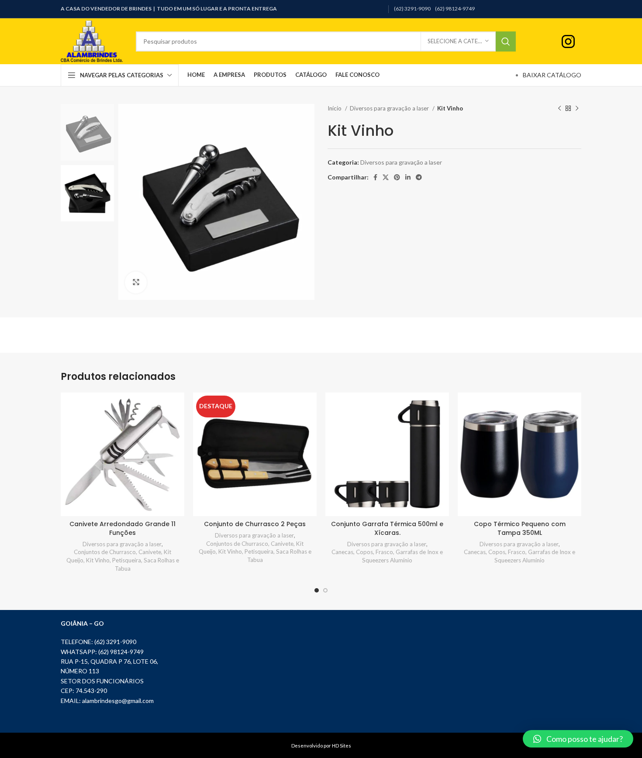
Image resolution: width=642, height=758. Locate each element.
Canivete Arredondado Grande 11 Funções (122, 528)
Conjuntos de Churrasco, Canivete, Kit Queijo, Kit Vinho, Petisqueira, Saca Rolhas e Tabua (122, 560)
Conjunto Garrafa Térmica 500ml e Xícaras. (387, 528)
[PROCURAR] (506, 41)
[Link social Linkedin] (408, 177)
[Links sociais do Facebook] (375, 177)
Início (335, 108)
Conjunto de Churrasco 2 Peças (255, 524)
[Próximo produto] (577, 108)
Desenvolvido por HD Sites (321, 745)
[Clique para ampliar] (136, 282)
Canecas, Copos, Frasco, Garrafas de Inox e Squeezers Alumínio (387, 556)
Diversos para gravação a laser (390, 108)
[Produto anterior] (559, 108)
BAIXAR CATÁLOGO (552, 75)
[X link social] (385, 177)
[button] (578, 739)
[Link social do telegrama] (419, 177)
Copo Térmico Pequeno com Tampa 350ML (520, 528)
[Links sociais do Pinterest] (397, 177)
